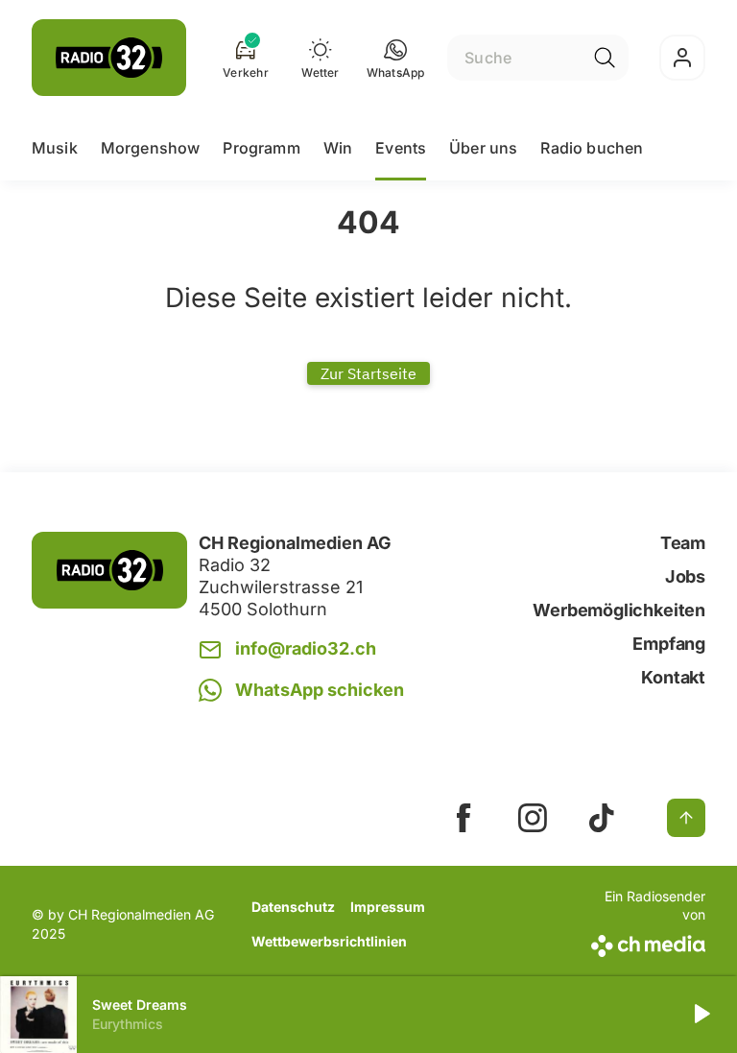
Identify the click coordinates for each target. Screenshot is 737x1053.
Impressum (387, 906)
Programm (261, 147)
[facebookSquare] (463, 818)
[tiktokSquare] (601, 818)
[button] (396, 57)
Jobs (685, 576)
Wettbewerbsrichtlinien (329, 941)
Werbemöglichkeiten (619, 610)
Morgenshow (151, 147)
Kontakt (673, 677)
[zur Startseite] (109, 58)
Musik (55, 147)
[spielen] (700, 1014)
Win (337, 147)
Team (682, 543)
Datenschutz (293, 906)
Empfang (668, 644)
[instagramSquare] (532, 818)
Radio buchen (591, 147)
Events (400, 147)
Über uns (483, 147)
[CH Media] (645, 942)
